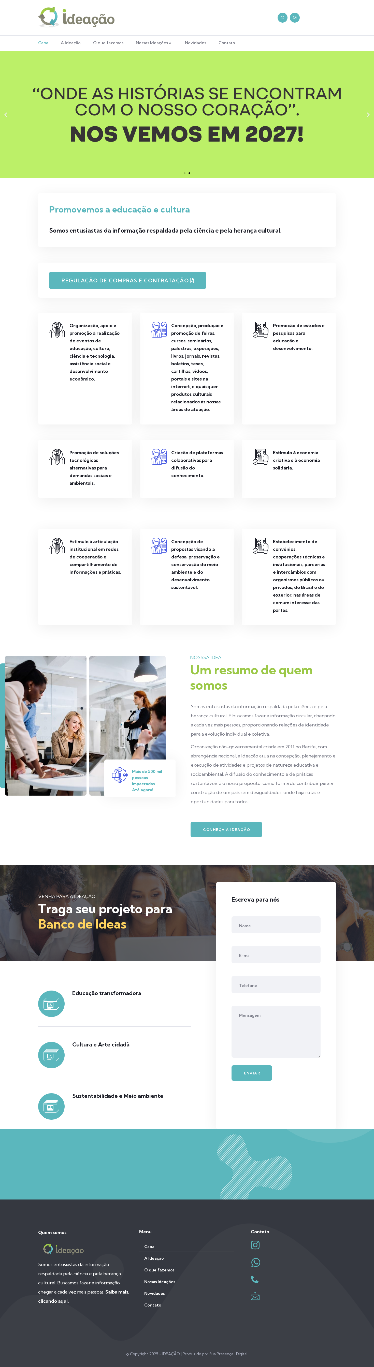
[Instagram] (295, 18)
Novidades (195, 42)
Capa (43, 42)
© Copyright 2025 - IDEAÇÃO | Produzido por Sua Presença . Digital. (187, 1353)
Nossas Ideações (152, 42)
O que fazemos (108, 42)
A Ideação (71, 42)
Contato (227, 42)
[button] (184, 173)
